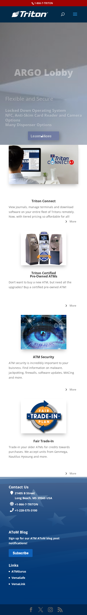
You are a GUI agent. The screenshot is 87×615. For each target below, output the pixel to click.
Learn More (41, 128)
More (73, 221)
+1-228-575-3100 (26, 510)
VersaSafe (18, 578)
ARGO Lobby (43, 64)
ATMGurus (19, 571)
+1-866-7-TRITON (26, 504)
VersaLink (18, 584)
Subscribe (21, 553)
